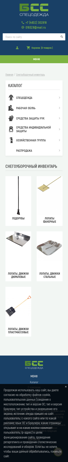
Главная (9, 74)
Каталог (34, 382)
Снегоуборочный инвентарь (30, 74)
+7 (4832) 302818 (36, 22)
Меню (36, 59)
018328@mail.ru (36, 27)
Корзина (39, 49)
